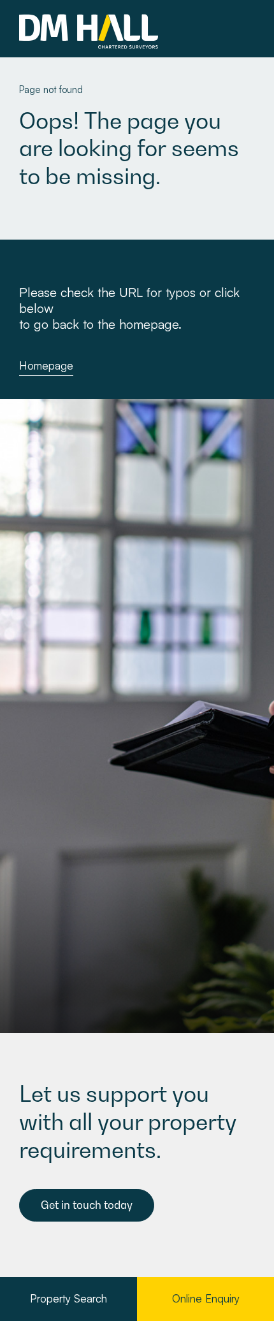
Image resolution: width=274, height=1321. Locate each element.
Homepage (46, 365)
